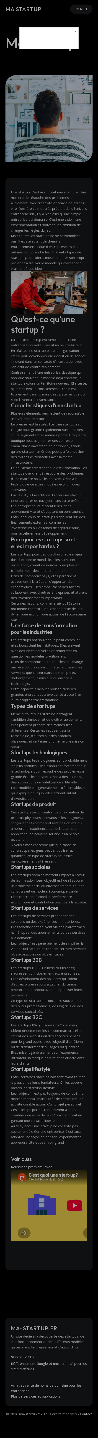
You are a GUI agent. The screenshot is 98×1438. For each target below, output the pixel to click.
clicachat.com (49, 42)
